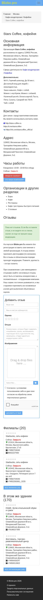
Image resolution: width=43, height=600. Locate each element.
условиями (21, 388)
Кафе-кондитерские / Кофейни (18, 17)
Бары (10, 196)
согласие (11, 394)
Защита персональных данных (20, 588)
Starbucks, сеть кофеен (17, 436)
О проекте (11, 585)
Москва (16, 14)
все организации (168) (15, 569)
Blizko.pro (9, 3)
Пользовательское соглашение (20, 592)
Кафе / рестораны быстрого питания (23, 206)
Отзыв (8, 325)
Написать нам (13, 595)
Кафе (10, 200)
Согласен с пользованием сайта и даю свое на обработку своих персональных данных (21, 393)
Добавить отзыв (13, 413)
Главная (7, 14)
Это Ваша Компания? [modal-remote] (14, 180)
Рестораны (12, 203)
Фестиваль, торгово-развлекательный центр (17, 540)
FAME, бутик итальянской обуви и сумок (21, 509)
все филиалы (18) (12, 488)
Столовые (12, 209)
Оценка (8, 315)
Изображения (11, 343)
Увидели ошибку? (13, 176)
